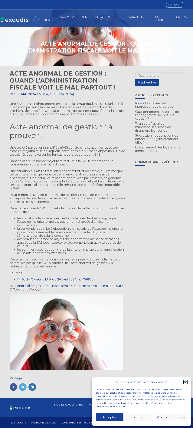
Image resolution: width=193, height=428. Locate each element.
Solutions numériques (105, 18)
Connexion (174, 4)
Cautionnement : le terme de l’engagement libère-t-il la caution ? (157, 115)
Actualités (136, 17)
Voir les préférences (171, 417)
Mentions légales (43, 422)
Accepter (109, 417)
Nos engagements (42, 18)
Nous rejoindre (159, 18)
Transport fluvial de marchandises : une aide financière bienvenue (153, 127)
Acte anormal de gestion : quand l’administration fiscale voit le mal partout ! (66, 286)
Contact (182, 17)
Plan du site (18, 422)
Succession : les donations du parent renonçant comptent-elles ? (157, 139)
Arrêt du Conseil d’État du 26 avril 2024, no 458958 (55, 279)
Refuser (139, 417)
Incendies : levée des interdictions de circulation (155, 104)
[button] (185, 382)
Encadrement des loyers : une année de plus (157, 149)
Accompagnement (74, 17)
